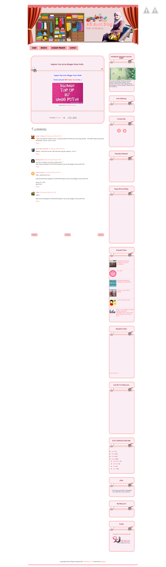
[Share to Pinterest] (76, 118)
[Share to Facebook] (74, 118)
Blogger (103, 561)
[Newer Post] (34, 236)
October (115, 464)
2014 (113, 456)
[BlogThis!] (70, 118)
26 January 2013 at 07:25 (57, 148)
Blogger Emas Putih (71, 105)
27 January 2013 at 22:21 (53, 172)
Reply (37, 143)
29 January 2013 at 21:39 (48, 192)
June (114, 469)
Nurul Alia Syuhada (42, 148)
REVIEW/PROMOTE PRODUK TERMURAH (124, 281)
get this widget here (113, 373)
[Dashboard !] (155, 19)
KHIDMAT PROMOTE (58, 48)
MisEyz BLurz (40, 159)
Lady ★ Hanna (40, 136)
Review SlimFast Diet (123, 300)
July (114, 466)
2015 (113, 454)
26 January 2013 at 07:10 (54, 136)
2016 (113, 451)
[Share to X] (72, 118)
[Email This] (69, 118)
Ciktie (38, 192)
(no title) (119, 270)
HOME (34, 48)
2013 (113, 459)
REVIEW (44, 48)
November (116, 461)
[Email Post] (63, 117)
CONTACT (73, 48)
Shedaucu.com (88, 561)
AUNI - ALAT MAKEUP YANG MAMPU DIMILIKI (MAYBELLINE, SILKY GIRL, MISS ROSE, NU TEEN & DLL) (125, 313)
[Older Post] (101, 236)
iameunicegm (40, 172)
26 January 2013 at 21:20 (53, 159)
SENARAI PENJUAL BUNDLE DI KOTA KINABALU (123, 262)
